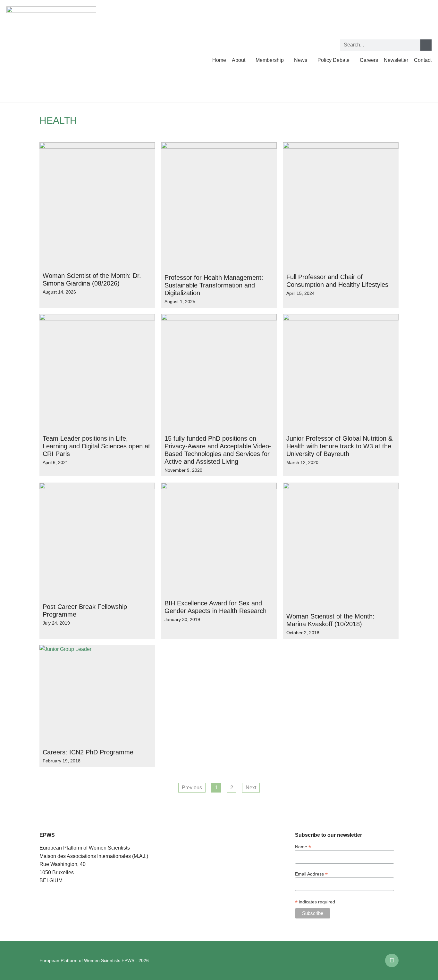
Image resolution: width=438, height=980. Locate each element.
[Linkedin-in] (392, 960)
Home (219, 60)
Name (303, 846)
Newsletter (396, 60)
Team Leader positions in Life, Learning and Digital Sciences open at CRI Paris (96, 446)
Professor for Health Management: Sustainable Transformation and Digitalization (213, 285)
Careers (369, 60)
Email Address (311, 873)
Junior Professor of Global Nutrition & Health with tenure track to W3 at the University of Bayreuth (339, 446)
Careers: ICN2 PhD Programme (88, 752)
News (300, 60)
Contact (423, 60)
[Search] (426, 45)
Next (251, 787)
